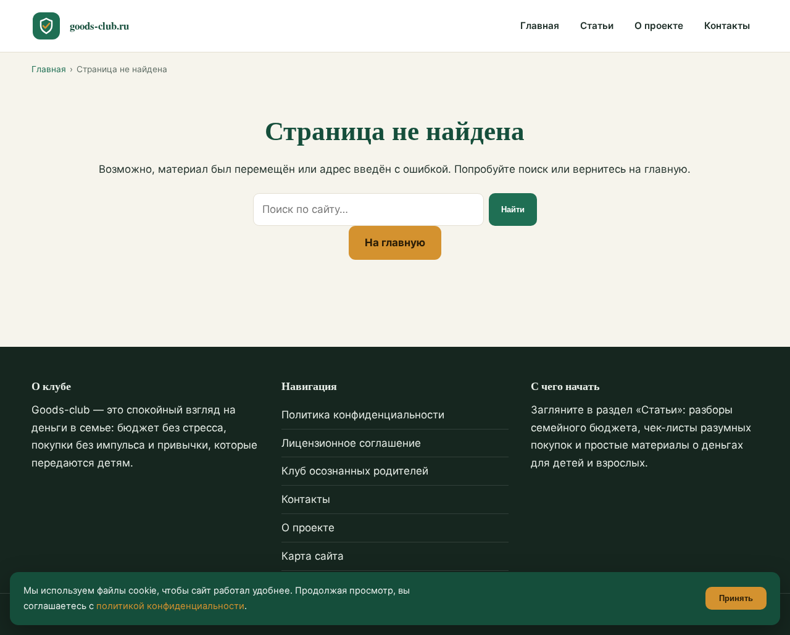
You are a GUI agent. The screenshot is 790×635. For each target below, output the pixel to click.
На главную (395, 242)
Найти (513, 209)
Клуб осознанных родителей (354, 471)
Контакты (727, 25)
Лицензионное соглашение (351, 443)
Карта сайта (312, 556)
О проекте (658, 25)
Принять (736, 598)
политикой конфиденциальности (170, 606)
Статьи (596, 25)
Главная (539, 25)
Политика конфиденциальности (362, 415)
